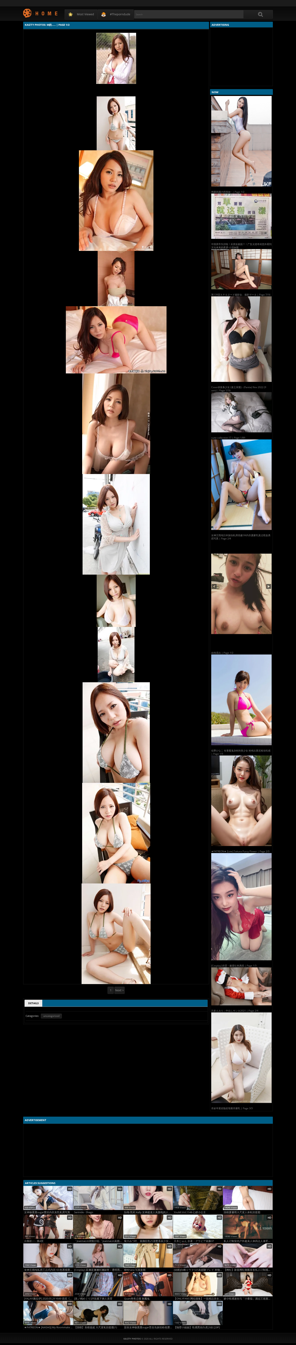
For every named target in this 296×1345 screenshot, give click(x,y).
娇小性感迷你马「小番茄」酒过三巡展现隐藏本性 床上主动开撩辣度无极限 (248, 1298)
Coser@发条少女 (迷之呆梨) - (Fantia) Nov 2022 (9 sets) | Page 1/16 (238, 388)
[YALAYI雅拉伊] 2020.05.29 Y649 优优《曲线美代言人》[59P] (48, 1298)
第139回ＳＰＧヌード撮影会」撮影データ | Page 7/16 (240, 294)
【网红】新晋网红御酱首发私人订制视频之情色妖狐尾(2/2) (248, 1270)
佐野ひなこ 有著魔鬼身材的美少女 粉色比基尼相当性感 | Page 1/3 (240, 752)
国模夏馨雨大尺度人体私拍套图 (242, 1212)
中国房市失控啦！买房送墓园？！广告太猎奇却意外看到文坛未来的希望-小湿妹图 (241, 245)
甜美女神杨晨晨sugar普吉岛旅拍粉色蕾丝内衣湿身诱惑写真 (148, 1327)
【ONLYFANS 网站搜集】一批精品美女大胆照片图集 (198, 1298)
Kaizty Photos (40, 13)
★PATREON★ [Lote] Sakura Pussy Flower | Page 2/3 (240, 851)
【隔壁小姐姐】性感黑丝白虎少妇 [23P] (197, 1327)
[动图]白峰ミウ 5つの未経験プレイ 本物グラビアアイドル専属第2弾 (198, 1270)
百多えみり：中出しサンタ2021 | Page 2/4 (234, 1010)
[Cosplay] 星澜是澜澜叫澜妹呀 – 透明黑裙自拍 (98, 1270)
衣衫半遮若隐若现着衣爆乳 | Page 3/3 (232, 1108)
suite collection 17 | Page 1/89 (228, 437)
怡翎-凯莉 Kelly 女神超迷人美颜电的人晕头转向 (148, 1212)
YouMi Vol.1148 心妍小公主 (190, 1212)
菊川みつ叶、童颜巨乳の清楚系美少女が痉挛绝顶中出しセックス (148, 1241)
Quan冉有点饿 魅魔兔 (137, 1298)
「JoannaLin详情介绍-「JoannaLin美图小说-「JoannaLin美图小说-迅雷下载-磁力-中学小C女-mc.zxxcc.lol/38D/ (98, 1241)
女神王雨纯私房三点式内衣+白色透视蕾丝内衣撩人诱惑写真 (48, 1270)
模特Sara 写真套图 (135, 1270)
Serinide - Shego (83, 1212)
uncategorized (51, 1016)
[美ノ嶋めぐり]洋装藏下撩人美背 (93, 1298)
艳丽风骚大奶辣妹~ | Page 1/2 (227, 192)
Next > (119, 990)
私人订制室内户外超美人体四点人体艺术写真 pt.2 (248, 1241)
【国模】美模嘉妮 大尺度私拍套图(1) (95, 1327)
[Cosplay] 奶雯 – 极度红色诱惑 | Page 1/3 (234, 965)
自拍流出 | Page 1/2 (222, 652)
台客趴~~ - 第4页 (33, 1241)
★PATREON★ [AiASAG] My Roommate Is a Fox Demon (48, 1327)
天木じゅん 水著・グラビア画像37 (194, 1241)
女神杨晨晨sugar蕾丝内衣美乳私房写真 (47, 1212)
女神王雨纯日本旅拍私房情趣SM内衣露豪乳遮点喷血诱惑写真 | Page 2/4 (240, 537)
